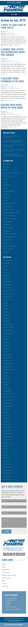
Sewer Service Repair (9, 218)
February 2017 (7, 464)
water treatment (15, 114)
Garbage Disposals (8, 191)
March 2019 (6, 388)
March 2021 (6, 315)
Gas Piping (6, 194)
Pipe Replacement (8, 203)
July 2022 (5, 266)
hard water (8, 114)
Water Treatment (9, 113)
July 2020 (5, 339)
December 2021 (7, 288)
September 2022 (8, 260)
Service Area (6, 578)
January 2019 (7, 394)
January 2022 (7, 284)
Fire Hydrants (7, 185)
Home (4, 564)
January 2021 (7, 321)
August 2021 (6, 300)
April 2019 (6, 385)
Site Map (5, 586)
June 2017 (6, 452)
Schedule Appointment (15, 624)
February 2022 (7, 281)
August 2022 (6, 263)
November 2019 (7, 364)
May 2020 (6, 345)
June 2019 (6, 379)
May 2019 (6, 382)
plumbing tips (15, 61)
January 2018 (7, 430)
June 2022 (6, 269)
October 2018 (7, 403)
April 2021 (6, 312)
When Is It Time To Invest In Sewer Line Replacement (13, 145)
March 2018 (6, 424)
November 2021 (7, 291)
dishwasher (8, 61)
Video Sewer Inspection (10, 234)
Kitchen (5, 200)
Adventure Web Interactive (14, 621)
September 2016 (8, 479)
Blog (3, 581)
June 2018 (6, 415)
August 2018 (6, 409)
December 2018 (7, 397)
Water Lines (6, 243)
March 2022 (6, 278)
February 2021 (7, 318)
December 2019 (7, 361)
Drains (5, 179)
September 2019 (8, 370)
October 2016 (7, 476)
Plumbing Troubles (9, 33)
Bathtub (5, 170)
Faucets (5, 182)
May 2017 (6, 455)
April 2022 (6, 275)
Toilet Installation (8, 228)
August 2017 (6, 446)
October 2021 (7, 294)
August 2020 (6, 336)
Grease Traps (7, 197)
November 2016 (7, 473)
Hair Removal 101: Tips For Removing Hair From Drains (14, 150)
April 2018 (6, 421)
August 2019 (6, 373)
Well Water (6, 252)
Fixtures (5, 188)
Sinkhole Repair (7, 221)
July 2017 (5, 449)
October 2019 (7, 367)
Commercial (6, 572)
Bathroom (6, 167)
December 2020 (7, 324)
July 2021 (5, 303)
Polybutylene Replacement (11, 212)
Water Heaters (7, 240)
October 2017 (7, 440)
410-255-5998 (14, 2)
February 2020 (7, 354)
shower (20, 61)
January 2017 (7, 467)
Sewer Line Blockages (9, 215)
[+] (12, 604)
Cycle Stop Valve (8, 176)
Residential (5, 570)
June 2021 (6, 306)
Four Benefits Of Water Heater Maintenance (12, 136)
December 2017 (7, 434)
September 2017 (8, 443)
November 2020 (7, 327)
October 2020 (7, 330)
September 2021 (8, 297)
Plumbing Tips (8, 60)
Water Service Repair (9, 246)
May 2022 (6, 272)
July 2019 (5, 376)
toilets (16, 34)
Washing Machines (8, 237)
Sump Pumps (7, 225)
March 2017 (6, 461)
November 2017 (7, 437)
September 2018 (8, 406)
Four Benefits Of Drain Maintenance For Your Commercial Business (13, 141)
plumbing (8, 88)
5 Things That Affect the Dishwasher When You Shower (13, 52)
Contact (4, 583)
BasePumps (6, 164)
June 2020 (6, 342)
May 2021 (6, 309)
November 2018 (7, 400)
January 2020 (7, 357)
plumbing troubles (10, 34)
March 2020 (6, 351)
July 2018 (5, 412)
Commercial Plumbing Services (12, 173)
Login (5, 620)
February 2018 (7, 427)
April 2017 (6, 458)
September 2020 (8, 333)
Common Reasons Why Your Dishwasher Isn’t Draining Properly (13, 154)
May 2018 (6, 418)
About (4, 567)
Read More (17, 45)
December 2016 (7, 470)
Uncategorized (7, 231)
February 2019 (7, 391)
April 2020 (6, 348)
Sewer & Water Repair (9, 575)
